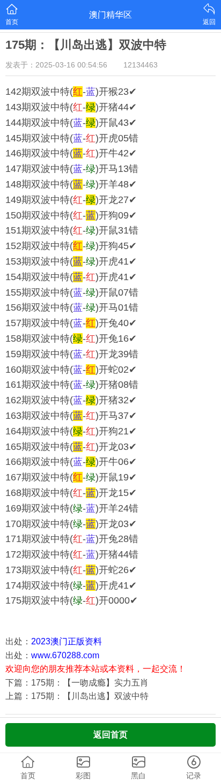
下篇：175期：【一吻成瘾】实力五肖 (77, 682)
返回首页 (110, 734)
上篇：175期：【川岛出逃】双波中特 (77, 696)
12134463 (140, 65)
